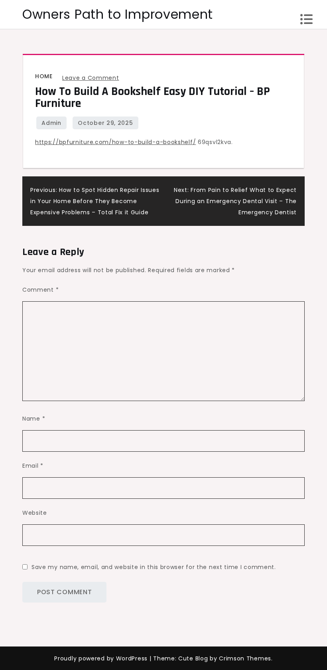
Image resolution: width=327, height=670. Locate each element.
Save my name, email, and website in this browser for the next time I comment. (154, 567)
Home (43, 76)
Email (32, 466)
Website (34, 513)
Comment (40, 290)
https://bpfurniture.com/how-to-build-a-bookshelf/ (115, 142)
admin (51, 123)
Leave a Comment (90, 78)
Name (33, 419)
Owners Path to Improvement (117, 14)
